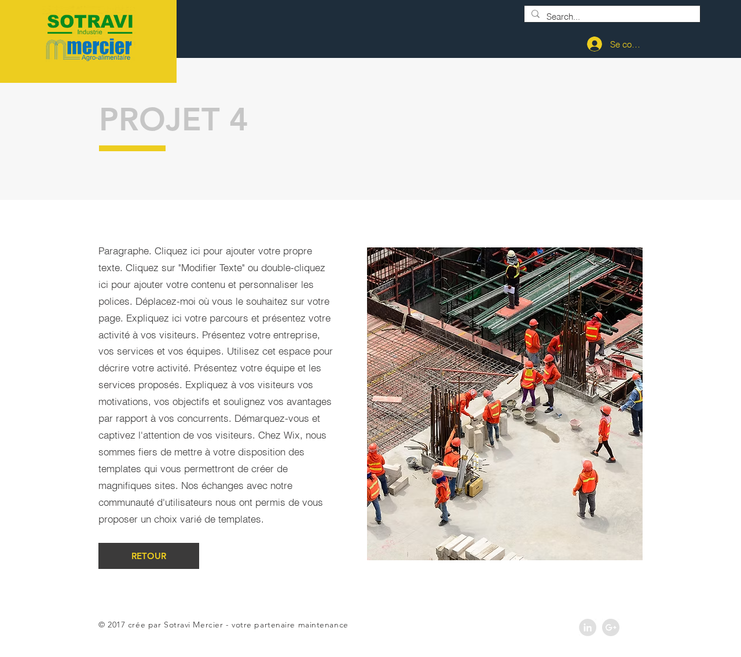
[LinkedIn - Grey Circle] (587, 627)
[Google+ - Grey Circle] (610, 627)
